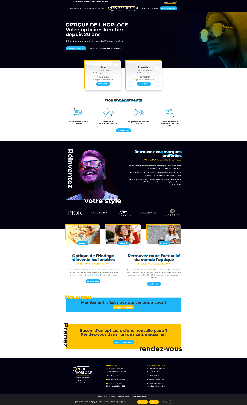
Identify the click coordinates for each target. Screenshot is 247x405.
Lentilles (101, 8)
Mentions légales (123, 396)
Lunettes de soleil (75, 8)
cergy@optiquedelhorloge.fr (117, 379)
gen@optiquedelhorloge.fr (157, 379)
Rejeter (154, 402)
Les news (154, 8)
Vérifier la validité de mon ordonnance (105, 48)
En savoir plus (123, 130)
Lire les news (154, 284)
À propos (145, 8)
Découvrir (83, 243)
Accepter (142, 402)
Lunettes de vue (90, 8)
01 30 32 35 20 (113, 375)
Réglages (165, 402)
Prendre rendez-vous (168, 8)
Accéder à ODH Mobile (170, 2)
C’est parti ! (103, 84)
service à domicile (93, 275)
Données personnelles (139, 396)
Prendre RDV (102, 396)
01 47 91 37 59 (154, 375)
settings (126, 403)
